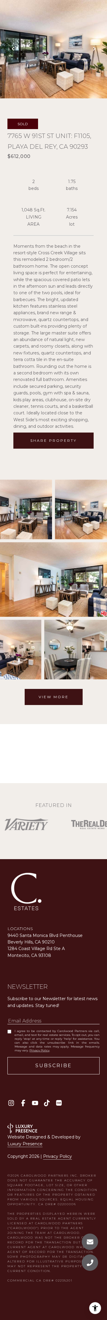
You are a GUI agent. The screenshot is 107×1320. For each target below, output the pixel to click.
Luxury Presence (25, 1144)
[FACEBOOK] (23, 1103)
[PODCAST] (58, 1103)
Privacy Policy (39, 1050)
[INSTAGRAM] (11, 1103)
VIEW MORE (54, 697)
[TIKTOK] (47, 1103)
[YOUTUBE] (35, 1103)
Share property (53, 440)
